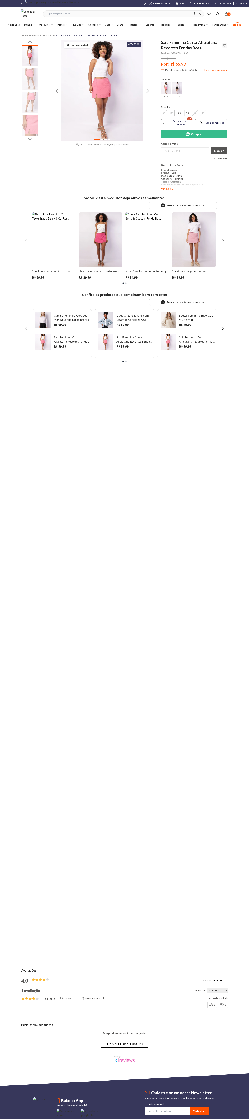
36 (171, 112)
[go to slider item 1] (30, 79)
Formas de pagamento (214, 70)
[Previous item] (21, 3)
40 (187, 112)
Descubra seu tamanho (180, 122)
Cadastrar (199, 1111)
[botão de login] (217, 13)
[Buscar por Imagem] (194, 14)
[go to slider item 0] (30, 55)
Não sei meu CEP (220, 158)
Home (25, 35)
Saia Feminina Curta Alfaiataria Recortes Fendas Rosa (86, 35)
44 (203, 112)
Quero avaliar (213, 980)
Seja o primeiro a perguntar (124, 1044)
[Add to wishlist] (224, 45)
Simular (219, 150)
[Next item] (145, 3)
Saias (48, 35)
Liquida (237, 24)
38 (179, 112)
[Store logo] (30, 13)
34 (164, 112)
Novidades (14, 24)
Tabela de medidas (214, 122)
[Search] (200, 14)
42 (195, 112)
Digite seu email (155, 1103)
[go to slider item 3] (30, 125)
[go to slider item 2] (30, 102)
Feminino (37, 35)
